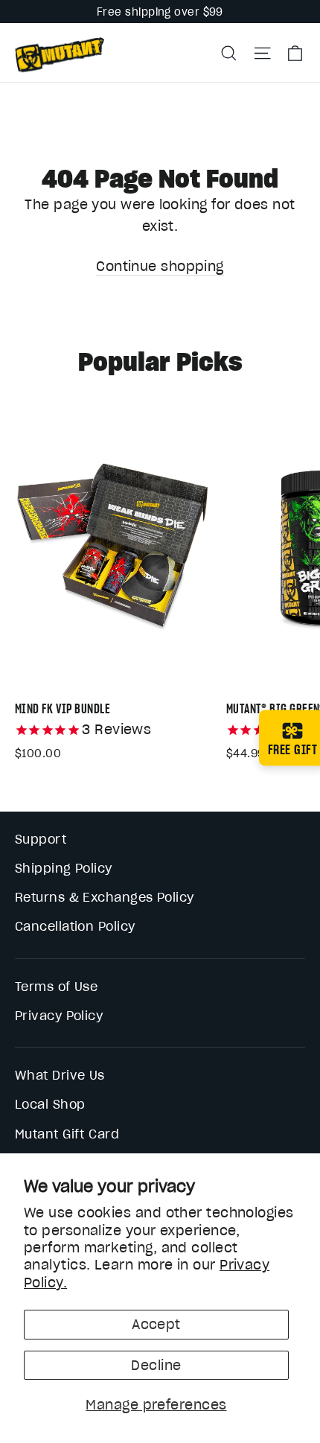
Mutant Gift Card (67, 1134)
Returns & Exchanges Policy (104, 897)
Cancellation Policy (75, 926)
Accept (156, 1324)
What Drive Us (60, 1075)
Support (40, 839)
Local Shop (50, 1104)
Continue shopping (160, 266)
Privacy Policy (59, 1015)
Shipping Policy (63, 868)
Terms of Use (56, 986)
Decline (156, 1365)
